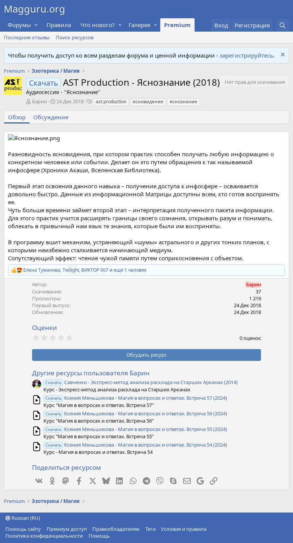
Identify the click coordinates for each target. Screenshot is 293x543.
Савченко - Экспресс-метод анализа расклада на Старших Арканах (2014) (141, 382)
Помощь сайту (23, 528)
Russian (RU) (25, 517)
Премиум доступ (67, 528)
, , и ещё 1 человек (84, 270)
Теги (150, 528)
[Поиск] (282, 25)
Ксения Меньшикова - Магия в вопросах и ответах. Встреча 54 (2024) (136, 444)
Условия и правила (183, 528)
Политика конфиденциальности (44, 535)
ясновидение (148, 101)
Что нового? (97, 25)
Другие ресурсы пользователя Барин (91, 372)
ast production (111, 101)
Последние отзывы (27, 37)
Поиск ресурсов (74, 37)
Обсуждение (50, 117)
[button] (36, 25)
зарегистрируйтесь (246, 55)
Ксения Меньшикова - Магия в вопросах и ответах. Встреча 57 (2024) (136, 397)
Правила (59, 25)
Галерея (139, 25)
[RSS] (115, 536)
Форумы (19, 25)
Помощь (99, 535)
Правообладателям (116, 528)
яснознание (183, 101)
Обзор (17, 117)
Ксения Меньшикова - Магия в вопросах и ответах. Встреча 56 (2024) (136, 413)
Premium (177, 25)
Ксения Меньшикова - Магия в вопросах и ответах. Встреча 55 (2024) (136, 429)
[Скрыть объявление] (282, 55)
